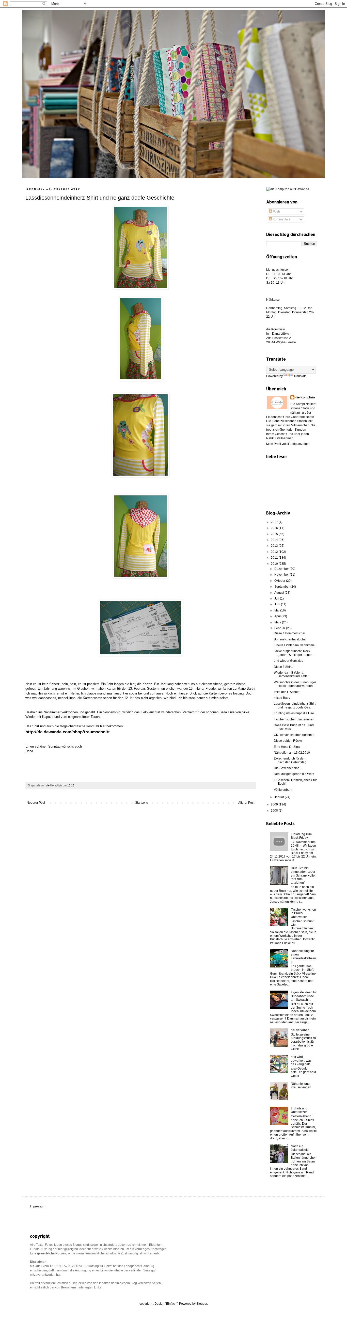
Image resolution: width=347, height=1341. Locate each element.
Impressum (37, 1206)
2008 (275, 810)
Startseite (141, 802)
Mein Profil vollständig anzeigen (288, 444)
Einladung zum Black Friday (301, 835)
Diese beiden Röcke (288, 740)
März (278, 622)
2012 (275, 552)
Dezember (282, 569)
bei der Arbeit (300, 1030)
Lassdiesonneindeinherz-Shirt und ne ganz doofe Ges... (295, 705)
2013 (275, 545)
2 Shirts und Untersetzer (299, 1110)
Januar (279, 797)
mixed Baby (282, 698)
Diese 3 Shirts (283, 667)
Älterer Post (246, 802)
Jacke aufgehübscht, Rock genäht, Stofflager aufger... (294, 652)
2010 (275, 564)
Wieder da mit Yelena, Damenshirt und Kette (291, 674)
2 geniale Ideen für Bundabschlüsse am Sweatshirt (304, 996)
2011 (275, 557)
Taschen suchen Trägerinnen (294, 719)
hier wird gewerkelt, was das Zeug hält (301, 1060)
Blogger (201, 1303)
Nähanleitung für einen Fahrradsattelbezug (303, 956)
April (277, 616)
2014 (275, 540)
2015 (275, 534)
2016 (275, 528)
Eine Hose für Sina (287, 747)
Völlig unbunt (283, 789)
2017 (275, 522)
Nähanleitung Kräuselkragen (301, 1085)
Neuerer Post (36, 802)
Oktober (280, 581)
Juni (277, 604)
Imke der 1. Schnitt (286, 692)
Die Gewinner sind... (288, 768)
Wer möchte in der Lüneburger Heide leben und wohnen (295, 684)
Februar (280, 628)
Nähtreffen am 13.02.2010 (292, 752)
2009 (275, 804)
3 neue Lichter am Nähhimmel (295, 645)
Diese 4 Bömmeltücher (289, 633)
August (279, 592)
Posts (276, 211)
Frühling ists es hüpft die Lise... (295, 713)
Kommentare (281, 219)
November (282, 574)
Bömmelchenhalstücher (290, 639)
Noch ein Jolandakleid (300, 1148)
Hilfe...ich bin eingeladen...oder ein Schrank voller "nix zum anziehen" (303, 875)
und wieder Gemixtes (288, 661)
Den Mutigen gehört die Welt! (294, 774)
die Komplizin (305, 397)
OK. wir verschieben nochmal (294, 735)
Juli (277, 598)
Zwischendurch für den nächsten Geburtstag (290, 760)
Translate (300, 376)
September (282, 586)
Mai (277, 610)
